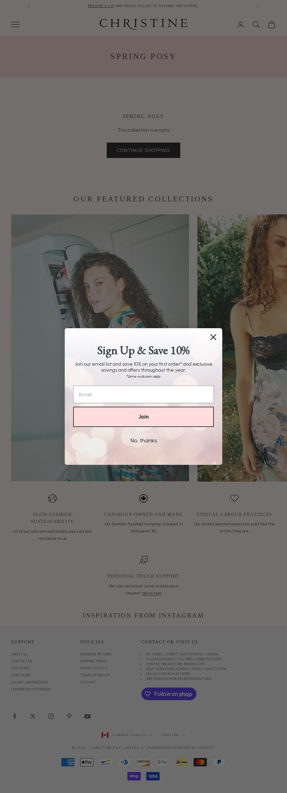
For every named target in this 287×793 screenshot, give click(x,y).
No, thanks (144, 440)
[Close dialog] (213, 337)
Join (144, 416)
